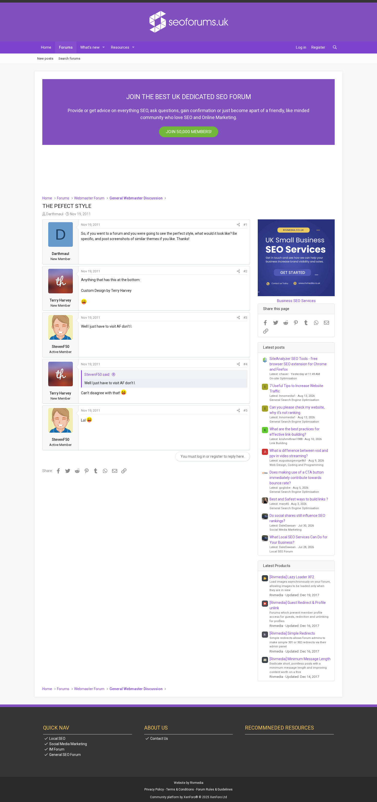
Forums (66, 47)
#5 (245, 410)
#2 (245, 271)
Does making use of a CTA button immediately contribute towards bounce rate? (297, 477)
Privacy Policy (154, 789)
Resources (120, 47)
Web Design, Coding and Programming (296, 465)
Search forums (69, 58)
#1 (245, 225)
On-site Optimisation (283, 378)
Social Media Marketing (286, 529)
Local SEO (57, 738)
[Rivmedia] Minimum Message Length (300, 659)
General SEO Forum (65, 755)
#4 (245, 364)
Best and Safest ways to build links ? (299, 499)
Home (46, 47)
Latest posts (274, 347)
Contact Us (159, 738)
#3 (245, 317)
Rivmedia (196, 783)
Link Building (278, 443)
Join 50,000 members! (189, 131)
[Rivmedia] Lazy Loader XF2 (292, 577)
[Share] (238, 224)
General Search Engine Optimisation (294, 400)
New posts (45, 58)
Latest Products (276, 565)
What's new (90, 47)
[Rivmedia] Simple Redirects (292, 633)
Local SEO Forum (281, 551)
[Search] (335, 47)
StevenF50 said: (97, 374)
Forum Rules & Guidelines (214, 789)
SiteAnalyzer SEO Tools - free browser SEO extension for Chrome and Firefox (298, 364)
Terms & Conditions (180, 789)
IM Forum (56, 749)
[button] (103, 47)
